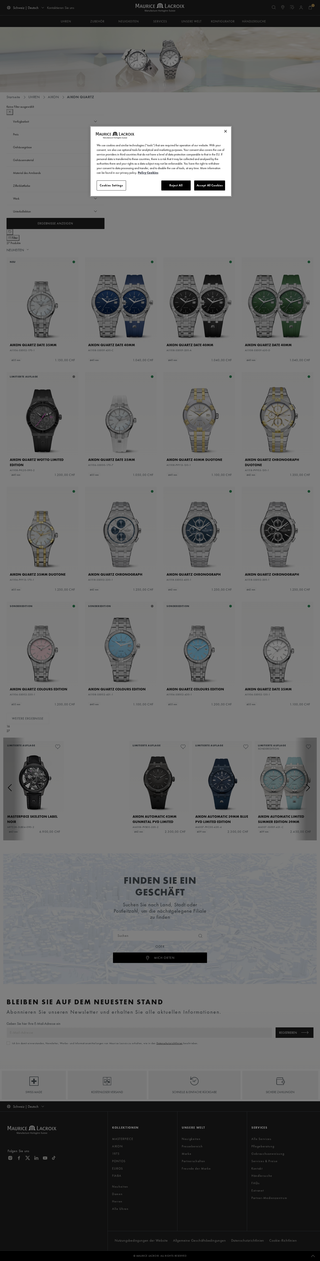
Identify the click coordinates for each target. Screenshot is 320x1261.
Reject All (175, 185)
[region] (161, 161)
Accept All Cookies (210, 185)
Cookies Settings (111, 185)
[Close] (225, 131)
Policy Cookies (148, 173)
